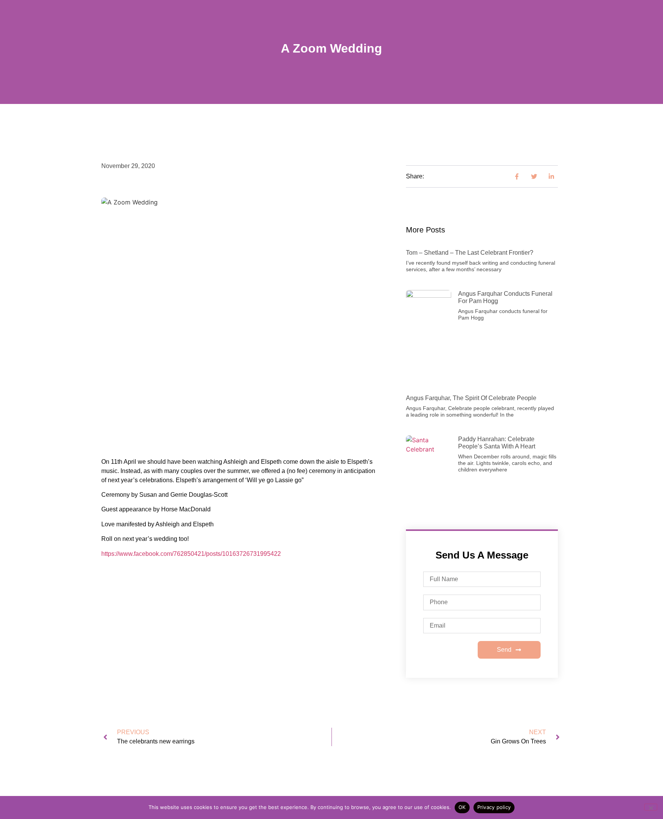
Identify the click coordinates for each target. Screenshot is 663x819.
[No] (650, 807)
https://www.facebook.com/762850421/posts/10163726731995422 (191, 553)
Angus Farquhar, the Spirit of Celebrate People (471, 398)
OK (462, 807)
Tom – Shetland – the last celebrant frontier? (469, 252)
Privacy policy (494, 807)
